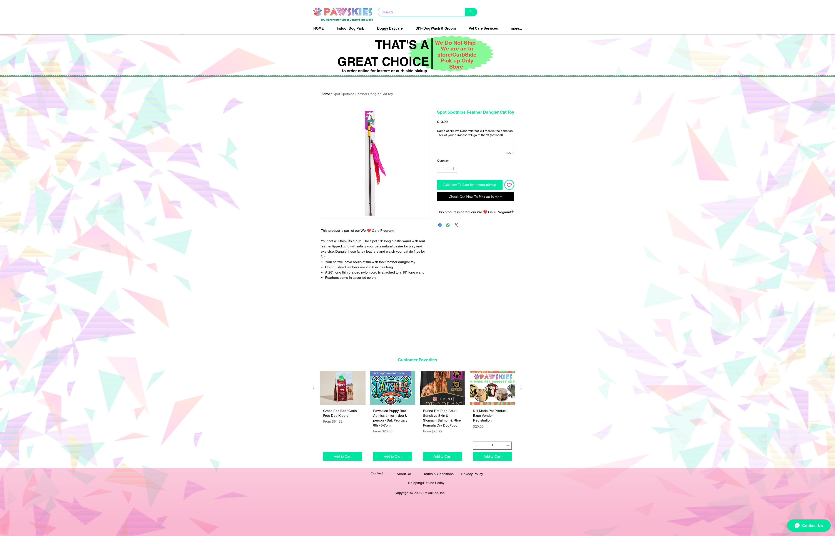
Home (325, 94)
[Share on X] (456, 225)
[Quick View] (343, 388)
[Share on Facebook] (440, 225)
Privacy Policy (472, 474)
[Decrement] (440, 169)
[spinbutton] (447, 169)
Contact (377, 473)
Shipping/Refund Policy (426, 483)
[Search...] (471, 12)
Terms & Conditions (438, 474)
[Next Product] (521, 387)
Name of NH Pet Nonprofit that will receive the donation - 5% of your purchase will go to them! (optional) (475, 133)
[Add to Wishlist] (509, 185)
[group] (417, 417)
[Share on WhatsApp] (448, 225)
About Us (404, 474)
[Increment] (453, 169)
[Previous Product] (313, 387)
